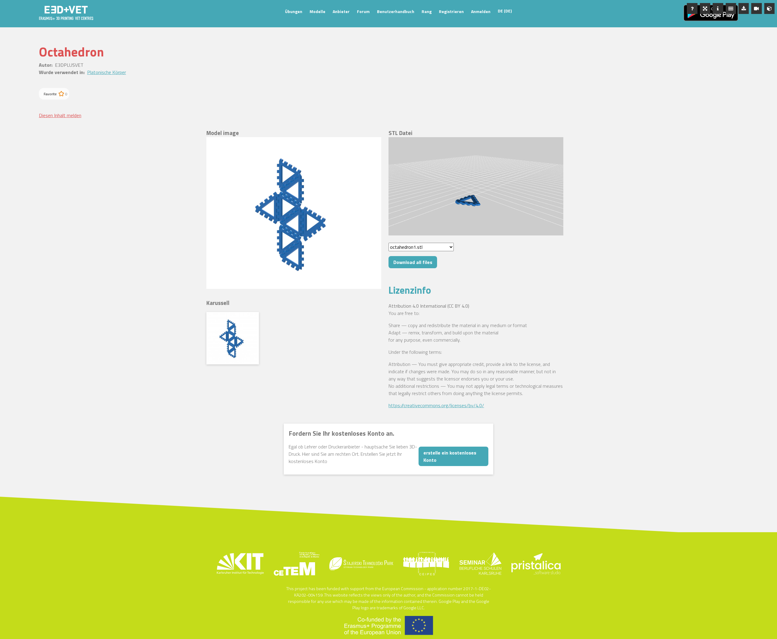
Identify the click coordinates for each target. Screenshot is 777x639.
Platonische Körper (106, 72)
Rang (427, 11)
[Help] (692, 8)
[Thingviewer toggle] (769, 8)
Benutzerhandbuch (395, 11)
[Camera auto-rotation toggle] (756, 8)
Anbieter (341, 11)
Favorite (50, 94)
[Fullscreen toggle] (705, 8)
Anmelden (480, 11)
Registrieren (451, 11)
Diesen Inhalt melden (60, 115)
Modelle (317, 11)
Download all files (412, 262)
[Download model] (743, 8)
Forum (363, 11)
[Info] (718, 8)
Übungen (293, 11)
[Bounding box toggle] (731, 8)
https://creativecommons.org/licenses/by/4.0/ (436, 405)
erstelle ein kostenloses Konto (449, 456)
